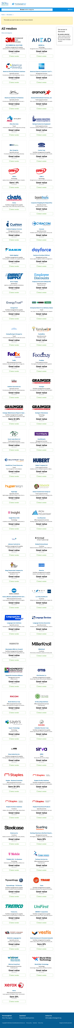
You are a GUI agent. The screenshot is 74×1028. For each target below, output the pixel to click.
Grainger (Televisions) (41, 413)
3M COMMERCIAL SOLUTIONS (14, 45)
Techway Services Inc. (41, 859)
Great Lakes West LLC (14, 439)
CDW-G (14, 176)
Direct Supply (14, 281)
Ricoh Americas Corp (14, 702)
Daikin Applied (14, 255)
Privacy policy (29, 1022)
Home (3, 14)
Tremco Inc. (14, 912)
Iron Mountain (42, 518)
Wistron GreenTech (14, 964)
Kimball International (41, 544)
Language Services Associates (41, 623)
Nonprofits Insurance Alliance (14, 675)
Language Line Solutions (14, 623)
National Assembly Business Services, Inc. (17, 1022)
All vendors (9, 14)
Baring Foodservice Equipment (41, 124)
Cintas (14, 203)
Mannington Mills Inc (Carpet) (14, 649)
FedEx (14, 360)
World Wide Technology (41, 964)
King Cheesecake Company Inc (14, 570)
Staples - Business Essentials (14, 780)
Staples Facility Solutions (41, 780)
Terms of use (40, 1022)
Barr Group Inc (14, 150)
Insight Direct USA (14, 518)
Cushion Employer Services (14, 229)
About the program (7, 1018)
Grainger (41, 386)
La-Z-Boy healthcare (41, 596)
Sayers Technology (14, 728)
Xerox (14, 990)
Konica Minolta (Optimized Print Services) (14, 596)
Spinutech (70, 1022)
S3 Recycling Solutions (41, 702)
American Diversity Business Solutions (14, 71)
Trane (41, 885)
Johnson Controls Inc (14, 544)
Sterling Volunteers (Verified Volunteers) (41, 833)
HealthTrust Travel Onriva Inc (14, 465)
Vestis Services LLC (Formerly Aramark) (41, 938)
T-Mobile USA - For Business (14, 859)
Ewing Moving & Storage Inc (14, 334)
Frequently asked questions (26, 1018)
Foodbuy (41, 360)
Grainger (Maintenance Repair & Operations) (14, 413)
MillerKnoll (41, 649)
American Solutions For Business (14, 98)
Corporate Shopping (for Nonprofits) (41, 203)
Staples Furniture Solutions (14, 807)
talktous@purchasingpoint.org (53, 1018)
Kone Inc (41, 570)
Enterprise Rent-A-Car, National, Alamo (41, 308)
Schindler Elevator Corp (41, 728)
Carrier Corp (41, 150)
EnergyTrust (14, 308)
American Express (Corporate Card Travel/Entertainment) (41, 71)
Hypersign (14, 491)
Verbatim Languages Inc (14, 938)
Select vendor (15, 56)
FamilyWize (41, 334)
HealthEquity (41, 439)
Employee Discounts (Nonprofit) (41, 281)
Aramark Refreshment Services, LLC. (41, 98)
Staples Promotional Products (41, 807)
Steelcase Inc (14, 833)
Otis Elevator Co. (41, 675)
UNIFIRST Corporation (41, 912)
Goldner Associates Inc (14, 386)
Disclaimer (35, 1022)
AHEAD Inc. (41, 45)
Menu (71, 9)
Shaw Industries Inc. (14, 754)
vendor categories (27, 9)
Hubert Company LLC (41, 465)
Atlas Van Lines (14, 124)
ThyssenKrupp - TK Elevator (14, 885)
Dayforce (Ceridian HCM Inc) (41, 255)
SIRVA (41, 754)
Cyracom (41, 229)
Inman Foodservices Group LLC (41, 491)
